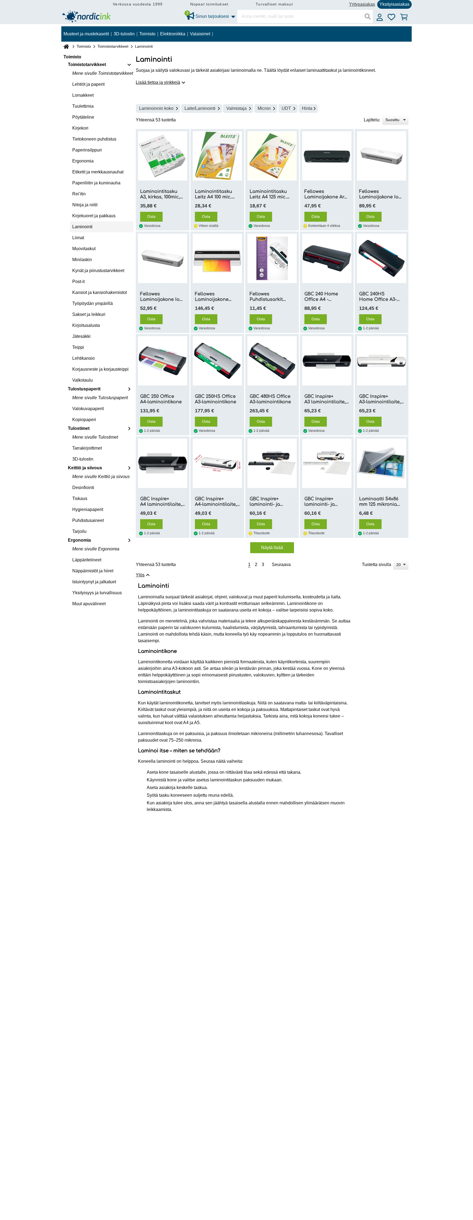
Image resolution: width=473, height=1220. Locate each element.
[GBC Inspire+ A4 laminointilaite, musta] (162, 463)
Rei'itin (79, 194)
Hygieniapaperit (87, 509)
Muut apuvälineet (89, 603)
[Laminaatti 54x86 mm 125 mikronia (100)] (381, 463)
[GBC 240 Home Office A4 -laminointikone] (326, 258)
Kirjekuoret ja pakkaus (94, 215)
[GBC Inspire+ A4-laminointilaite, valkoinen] (217, 463)
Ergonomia (83, 161)
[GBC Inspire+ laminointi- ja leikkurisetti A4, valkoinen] (326, 463)
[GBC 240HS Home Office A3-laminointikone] (381, 258)
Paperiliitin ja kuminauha (96, 183)
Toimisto (84, 46)
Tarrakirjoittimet (87, 448)
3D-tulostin (82, 459)
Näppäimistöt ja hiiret (92, 570)
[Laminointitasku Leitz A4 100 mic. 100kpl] (217, 156)
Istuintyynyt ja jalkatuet (94, 581)
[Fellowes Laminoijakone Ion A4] (162, 258)
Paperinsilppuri (87, 150)
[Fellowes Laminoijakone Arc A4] (326, 156)
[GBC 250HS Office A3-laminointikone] (217, 360)
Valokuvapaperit (88, 408)
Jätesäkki (81, 336)
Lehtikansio (83, 358)
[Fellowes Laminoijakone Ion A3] (381, 156)
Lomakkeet (83, 95)
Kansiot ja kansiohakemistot (99, 292)
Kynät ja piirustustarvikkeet (98, 270)
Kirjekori (80, 128)
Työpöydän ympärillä (92, 303)
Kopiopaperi (84, 419)
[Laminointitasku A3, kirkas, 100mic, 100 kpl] (162, 156)
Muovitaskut (84, 248)
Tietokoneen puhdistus (94, 139)
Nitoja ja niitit (84, 204)
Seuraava (281, 564)
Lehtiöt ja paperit (88, 84)
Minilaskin (82, 259)
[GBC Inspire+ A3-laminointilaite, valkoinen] (381, 360)
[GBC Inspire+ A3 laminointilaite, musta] (326, 360)
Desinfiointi (83, 487)
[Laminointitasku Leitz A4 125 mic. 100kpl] (272, 156)
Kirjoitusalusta (86, 325)
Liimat (78, 237)
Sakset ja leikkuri (88, 314)
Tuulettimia (83, 106)
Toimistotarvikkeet (112, 46)
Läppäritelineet (86, 560)
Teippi (78, 347)
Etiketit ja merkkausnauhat (97, 172)
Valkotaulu (82, 380)
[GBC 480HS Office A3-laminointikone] (272, 360)
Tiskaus (79, 498)
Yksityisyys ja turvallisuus (97, 592)
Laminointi (82, 226)
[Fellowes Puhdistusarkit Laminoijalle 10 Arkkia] (272, 258)
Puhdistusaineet (88, 520)
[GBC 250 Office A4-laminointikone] (162, 360)
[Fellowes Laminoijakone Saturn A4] (217, 258)
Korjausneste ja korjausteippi (100, 369)
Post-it (78, 281)
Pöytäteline (83, 117)
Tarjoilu (79, 531)
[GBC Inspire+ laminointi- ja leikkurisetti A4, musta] (272, 463)
